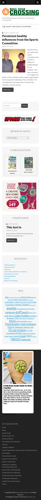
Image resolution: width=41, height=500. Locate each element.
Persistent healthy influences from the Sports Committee (20, 39)
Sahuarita (7, 269)
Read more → (7, 90)
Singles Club (26, 333)
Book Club (18, 300)
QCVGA (18, 333)
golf (18, 312)
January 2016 (14, 33)
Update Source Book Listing (11, 481)
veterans (26, 339)
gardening (10, 312)
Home (4, 427)
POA (10, 327)
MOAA (12, 321)
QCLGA (12, 330)
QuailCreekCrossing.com (23, 492)
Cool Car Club (24, 302)
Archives (7, 278)
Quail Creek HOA (9, 267)
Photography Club (15, 324)
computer (30, 300)
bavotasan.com (30, 497)
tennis (16, 336)
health (25, 312)
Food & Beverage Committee (25, 309)
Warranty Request (10, 276)
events (11, 308)
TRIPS (29, 336)
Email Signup (6, 453)
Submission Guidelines (9, 465)
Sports (6, 33)
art (6, 297)
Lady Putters (22, 315)
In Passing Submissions (9, 467)
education (33, 305)
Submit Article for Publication (11, 473)
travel (23, 336)
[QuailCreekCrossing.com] (20, 10)
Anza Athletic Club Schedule (11, 442)
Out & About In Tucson (11, 274)
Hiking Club (32, 313)
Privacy (4, 484)
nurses (24, 321)
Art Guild (18, 297)
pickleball (31, 324)
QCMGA (21, 330)
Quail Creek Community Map (11, 470)
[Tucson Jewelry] (20, 196)
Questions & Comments (9, 459)
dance (12, 305)
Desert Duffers (22, 304)
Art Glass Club (12, 297)
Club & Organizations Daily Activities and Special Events (19, 450)
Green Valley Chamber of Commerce (15, 272)
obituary (29, 321)
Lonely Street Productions (26, 318)
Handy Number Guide (9, 456)
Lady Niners (9, 316)
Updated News (13, 224)
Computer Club (12, 302)
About (4, 430)
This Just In (13, 227)
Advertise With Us (9, 265)
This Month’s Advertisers (10, 478)
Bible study (25, 297)
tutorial (34, 336)
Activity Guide (6, 433)
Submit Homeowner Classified (11, 476)
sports (11, 336)
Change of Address (8, 447)
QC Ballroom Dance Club (22, 327)
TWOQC (16, 339)
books (24, 299)
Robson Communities (11, 281)
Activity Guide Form (8, 436)
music (18, 321)
